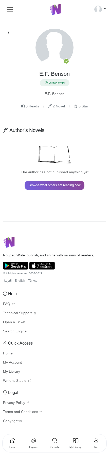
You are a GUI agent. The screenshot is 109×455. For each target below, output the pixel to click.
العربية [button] (8, 281)
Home (8, 353)
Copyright (11, 421)
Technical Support (18, 313)
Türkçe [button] (33, 281)
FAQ (7, 304)
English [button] (20, 281)
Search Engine (15, 331)
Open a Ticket (14, 322)
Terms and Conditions (20, 411)
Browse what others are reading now (54, 185)
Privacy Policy (14, 402)
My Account (12, 362)
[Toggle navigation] (10, 9)
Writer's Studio (15, 380)
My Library (11, 371)
